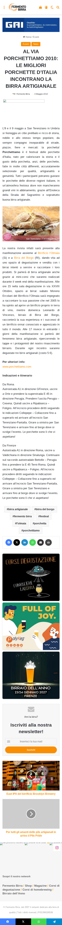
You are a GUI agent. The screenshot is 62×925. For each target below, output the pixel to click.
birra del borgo (45, 509)
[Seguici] (57, 847)
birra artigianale (18, 509)
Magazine (40, 885)
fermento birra (23, 516)
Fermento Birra (23, 94)
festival (44, 516)
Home (28, 37)
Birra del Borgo (24, 257)
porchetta (40, 523)
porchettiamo (31, 530)
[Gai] (31, 25)
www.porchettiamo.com (16, 366)
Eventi (36, 37)
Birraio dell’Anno (13, 893)
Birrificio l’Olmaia (49, 253)
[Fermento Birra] (17, 7)
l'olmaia (21, 523)
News (36, 44)
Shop (28, 885)
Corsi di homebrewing (37, 889)
